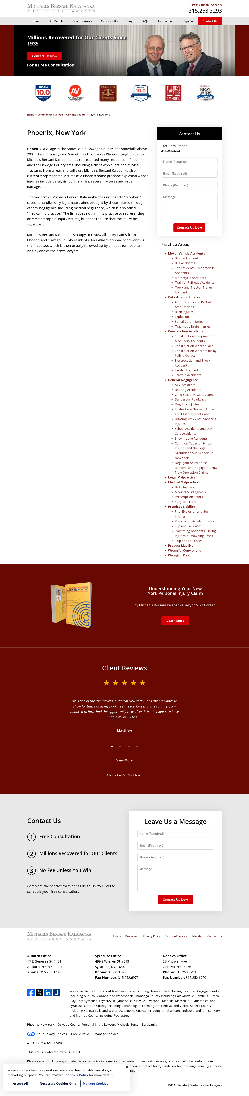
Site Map (197, 936)
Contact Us (210, 21)
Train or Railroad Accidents (194, 282)
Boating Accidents (188, 390)
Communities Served (50, 114)
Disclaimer (132, 936)
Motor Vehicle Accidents (186, 253)
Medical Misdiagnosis (190, 492)
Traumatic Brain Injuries (192, 326)
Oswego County (76, 114)
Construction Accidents (185, 331)
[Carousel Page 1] (112, 746)
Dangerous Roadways (190, 399)
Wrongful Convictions (184, 550)
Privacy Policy (152, 936)
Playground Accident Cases (194, 521)
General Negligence (183, 380)
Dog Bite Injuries (187, 404)
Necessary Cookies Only (58, 1083)
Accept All (20, 1083)
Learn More (175, 621)
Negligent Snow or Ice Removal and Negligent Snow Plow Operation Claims (196, 468)
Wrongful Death (180, 555)
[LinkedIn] (48, 993)
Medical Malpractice (183, 482)
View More (124, 760)
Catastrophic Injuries (184, 297)
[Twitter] (39, 993)
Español (189, 21)
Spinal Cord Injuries (189, 321)
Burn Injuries (184, 312)
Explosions (182, 317)
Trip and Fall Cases (188, 541)
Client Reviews (124, 667)
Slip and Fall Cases (188, 526)
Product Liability (180, 545)
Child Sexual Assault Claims (194, 395)
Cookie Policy (80, 1034)
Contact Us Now (44, 56)
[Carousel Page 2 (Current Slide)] (120, 746)
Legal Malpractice (181, 477)
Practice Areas (82, 21)
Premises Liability (181, 507)
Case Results (109, 21)
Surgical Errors (185, 502)
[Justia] (56, 993)
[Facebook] (31, 993)
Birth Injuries (184, 487)
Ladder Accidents (187, 370)
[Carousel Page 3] (128, 746)
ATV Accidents (185, 385)
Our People (56, 21)
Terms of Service (176, 936)
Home (35, 21)
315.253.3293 (205, 10)
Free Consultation (206, 5)
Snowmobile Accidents (191, 438)
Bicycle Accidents (187, 258)
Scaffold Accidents (188, 375)
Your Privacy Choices (52, 1034)
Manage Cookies (106, 1034)
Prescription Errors (189, 497)
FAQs (145, 21)
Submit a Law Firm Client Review (124, 775)
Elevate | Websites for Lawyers (193, 1085)
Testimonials (166, 21)
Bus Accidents (185, 263)
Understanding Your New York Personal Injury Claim (175, 590)
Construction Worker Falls (194, 346)
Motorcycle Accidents (190, 278)
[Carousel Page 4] (137, 746)
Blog (129, 21)
